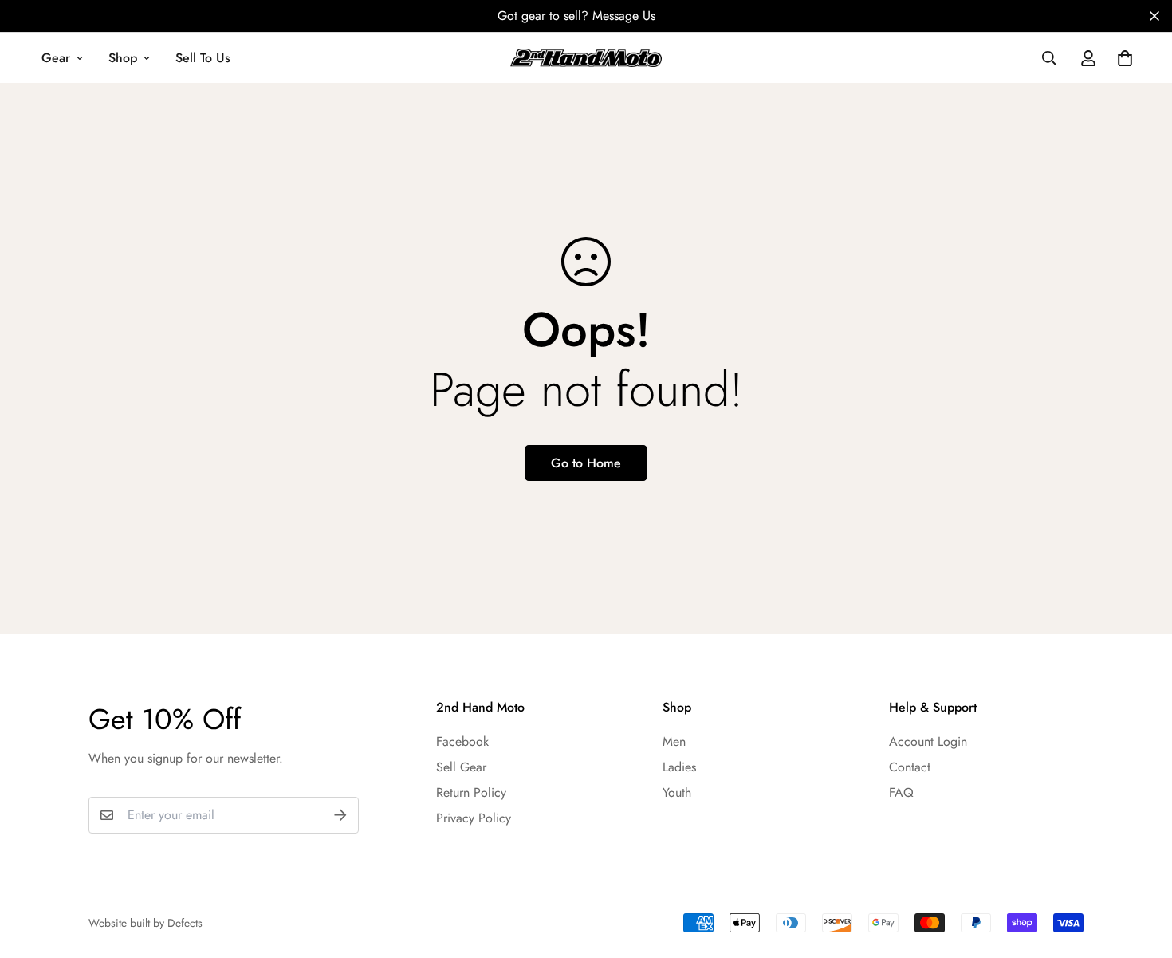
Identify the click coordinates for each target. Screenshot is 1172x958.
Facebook (462, 741)
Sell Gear (461, 767)
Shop (122, 58)
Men (674, 741)
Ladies (679, 767)
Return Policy (471, 792)
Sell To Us (202, 58)
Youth (677, 792)
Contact (909, 767)
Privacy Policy (473, 818)
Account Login (928, 741)
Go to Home (586, 463)
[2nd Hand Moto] (586, 57)
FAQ (901, 792)
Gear (55, 58)
